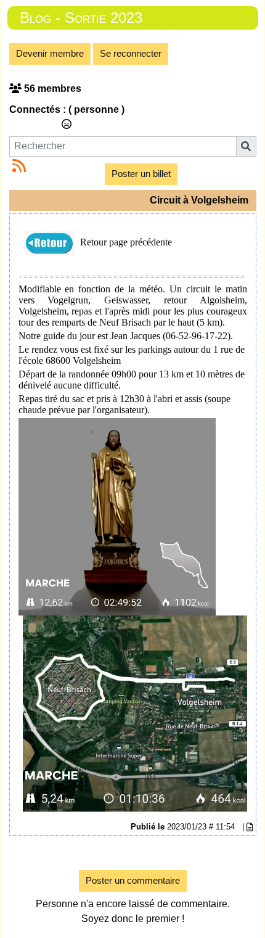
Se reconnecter (130, 53)
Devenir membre (50, 53)
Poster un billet (141, 173)
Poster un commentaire (133, 880)
